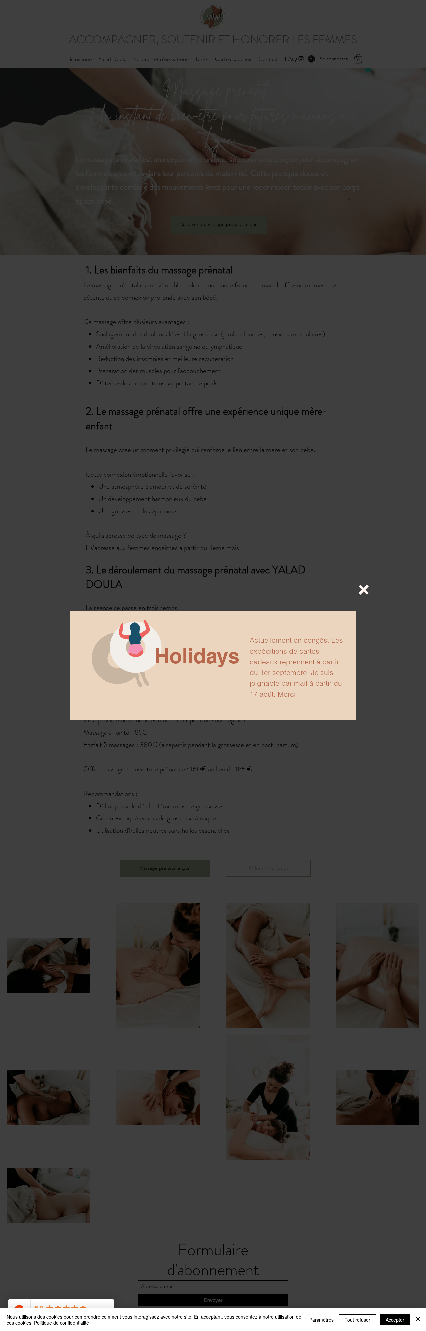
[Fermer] (418, 1320)
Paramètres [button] (321, 1319)
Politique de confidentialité (61, 1322)
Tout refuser (357, 1319)
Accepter (395, 1319)
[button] (364, 590)
